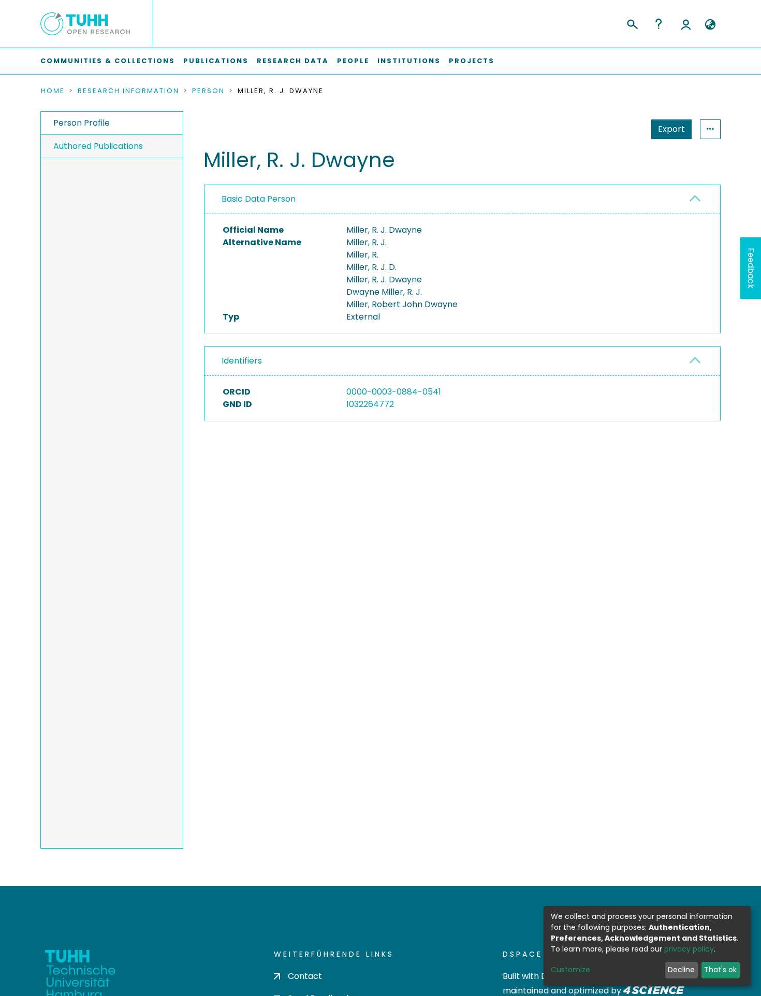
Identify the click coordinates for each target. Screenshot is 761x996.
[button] (710, 25)
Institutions (409, 61)
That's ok (720, 969)
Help (658, 24)
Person (208, 91)
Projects (471, 61)
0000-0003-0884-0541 (393, 392)
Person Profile (81, 123)
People (353, 61)
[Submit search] (631, 23)
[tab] (462, 199)
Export (671, 129)
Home (53, 91)
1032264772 (370, 404)
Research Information (128, 91)
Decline (681, 969)
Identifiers (242, 361)
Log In (686, 24)
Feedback (751, 268)
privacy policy (689, 949)
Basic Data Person (259, 199)
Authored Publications (98, 146)
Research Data (293, 61)
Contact (305, 976)
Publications (215, 61)
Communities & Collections (107, 61)
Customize (570, 969)
